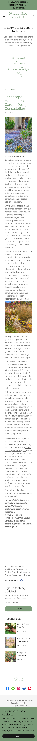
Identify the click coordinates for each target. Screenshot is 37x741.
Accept (18, 736)
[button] (4, 16)
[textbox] (18, 603)
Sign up (19, 609)
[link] (18, 16)
